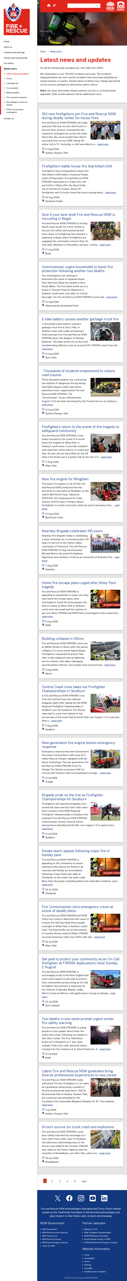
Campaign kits (12, 83)
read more (102, 144)
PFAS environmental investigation (14, 110)
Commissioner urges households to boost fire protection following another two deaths (77, 269)
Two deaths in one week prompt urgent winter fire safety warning (78, 1021)
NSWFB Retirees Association (96, 1236)
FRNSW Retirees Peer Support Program (101, 1242)
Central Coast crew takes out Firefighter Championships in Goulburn (73, 689)
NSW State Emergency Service (55, 1242)
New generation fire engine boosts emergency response (78, 745)
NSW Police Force (49, 1236)
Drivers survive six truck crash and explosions (78, 1127)
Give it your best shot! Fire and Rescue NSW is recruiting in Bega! (78, 216)
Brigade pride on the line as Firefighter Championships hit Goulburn (72, 797)
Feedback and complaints (95, 1272)
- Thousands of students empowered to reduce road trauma (78, 373)
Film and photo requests (16, 97)
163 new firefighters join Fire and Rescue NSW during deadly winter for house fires (79, 116)
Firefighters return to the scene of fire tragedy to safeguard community (80, 429)
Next (84, 1181)
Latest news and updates (17, 74)
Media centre (56, 51)
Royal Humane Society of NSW (97, 1239)
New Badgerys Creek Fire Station (17, 103)
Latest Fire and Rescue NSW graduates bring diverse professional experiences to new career (79, 1073)
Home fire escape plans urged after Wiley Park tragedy (79, 585)
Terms (86, 1255)
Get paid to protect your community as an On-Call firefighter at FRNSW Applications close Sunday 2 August (81, 963)
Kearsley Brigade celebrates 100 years (72, 531)
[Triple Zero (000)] (120, 6)
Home (6, 41)
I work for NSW (48, 1246)
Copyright (88, 1268)
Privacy (87, 1261)
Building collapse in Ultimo (63, 638)
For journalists (12, 88)
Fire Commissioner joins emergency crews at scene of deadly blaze (77, 909)
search (97, 6)
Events (9, 78)
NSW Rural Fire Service (51, 1239)
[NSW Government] (110, 6)
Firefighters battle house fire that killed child (77, 166)
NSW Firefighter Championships (97, 1232)
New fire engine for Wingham (65, 479)
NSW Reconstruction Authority (55, 1232)
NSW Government (49, 1229)
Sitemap (87, 1265)
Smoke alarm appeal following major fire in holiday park (76, 853)
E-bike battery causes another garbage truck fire (80, 319)
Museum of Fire (90, 1229)
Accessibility (89, 1258)
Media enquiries (12, 93)
